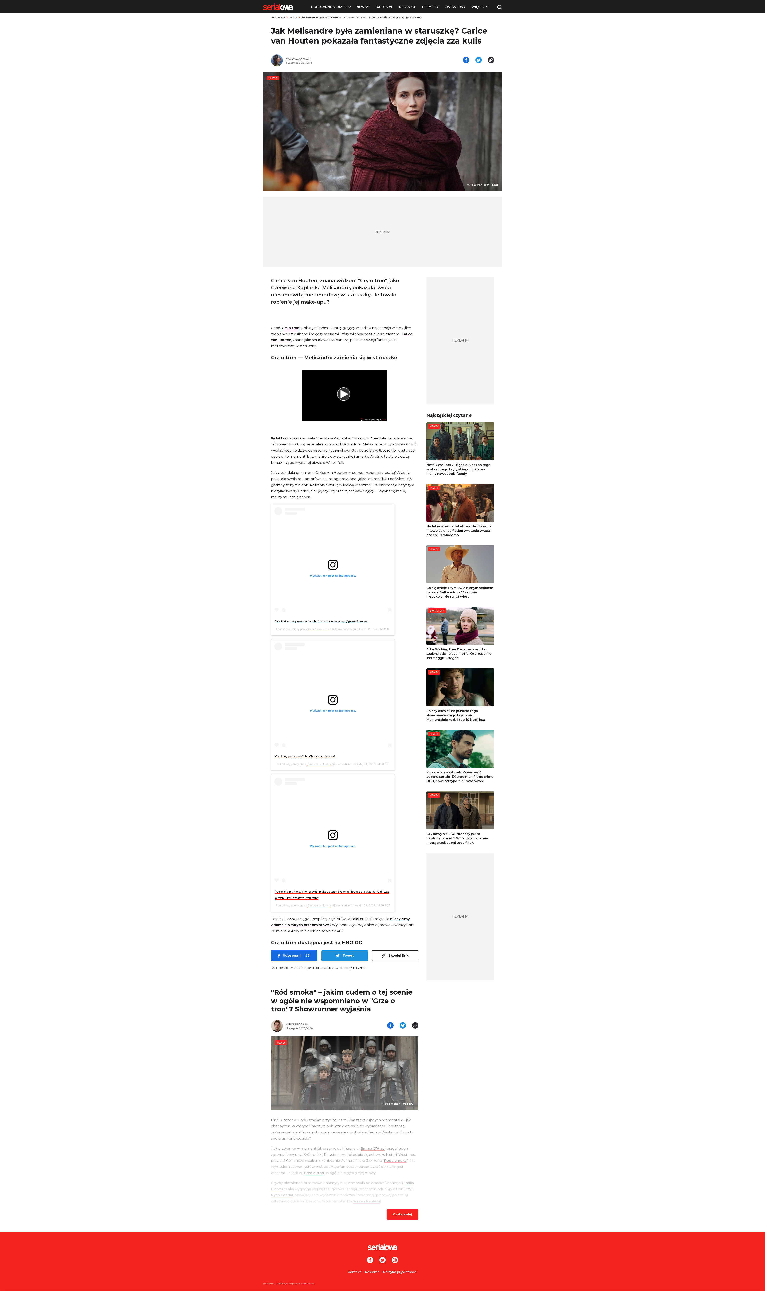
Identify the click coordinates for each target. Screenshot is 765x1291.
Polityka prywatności (400, 1272)
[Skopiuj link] (491, 60)
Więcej (477, 7)
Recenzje (407, 7)
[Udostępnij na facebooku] (466, 60)
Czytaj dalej (402, 1214)
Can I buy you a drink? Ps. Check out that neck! (305, 756)
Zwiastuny (455, 7)
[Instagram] (395, 1260)
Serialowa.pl (278, 17)
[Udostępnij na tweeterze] (478, 60)
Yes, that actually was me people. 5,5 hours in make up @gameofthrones (321, 621)
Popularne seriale (328, 7)
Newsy (362, 7)
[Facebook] (370, 1260)
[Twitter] (382, 1260)
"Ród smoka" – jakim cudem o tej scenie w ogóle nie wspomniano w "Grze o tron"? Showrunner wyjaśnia (341, 1000)
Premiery (430, 7)
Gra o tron (290, 328)
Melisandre (359, 967)
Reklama (372, 1272)
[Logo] (278, 6)
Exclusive (384, 7)
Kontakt (354, 1272)
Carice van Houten (320, 629)
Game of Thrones (320, 967)
